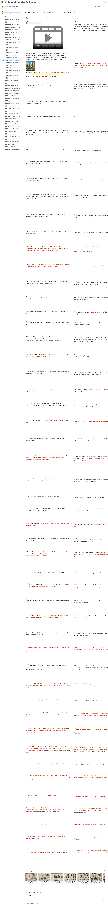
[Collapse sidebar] (2, 2)
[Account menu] (105, 2)
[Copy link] (102, 6)
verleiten (28, 752)
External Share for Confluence (22, 2)
